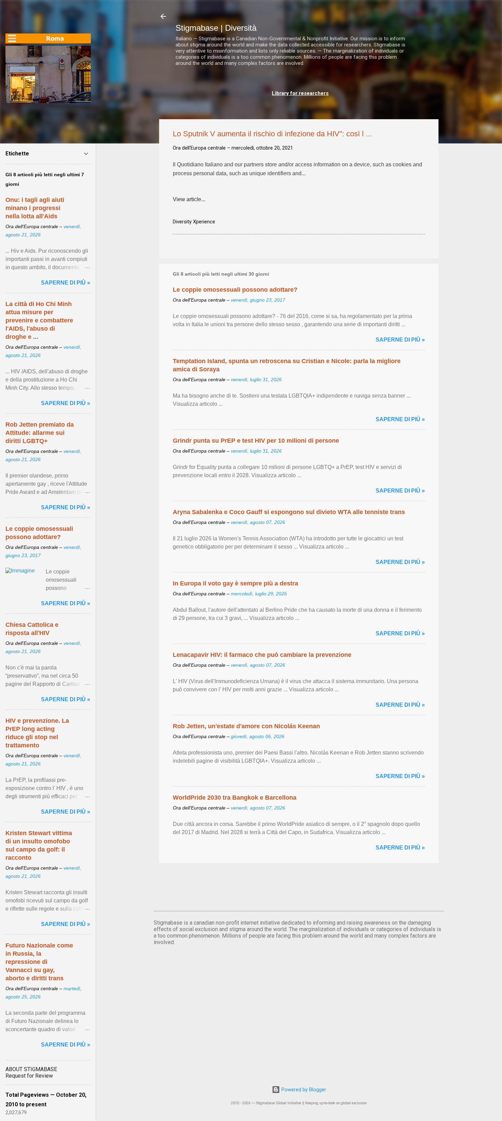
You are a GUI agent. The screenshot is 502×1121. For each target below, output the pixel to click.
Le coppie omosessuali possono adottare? (235, 289)
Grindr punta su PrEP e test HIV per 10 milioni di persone (256, 440)
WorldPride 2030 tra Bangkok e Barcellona (234, 797)
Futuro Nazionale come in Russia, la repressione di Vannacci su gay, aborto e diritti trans (39, 962)
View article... (189, 199)
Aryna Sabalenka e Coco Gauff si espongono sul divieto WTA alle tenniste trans (289, 512)
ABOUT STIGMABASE (31, 1069)
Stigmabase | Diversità (216, 27)
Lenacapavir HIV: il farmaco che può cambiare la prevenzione (262, 654)
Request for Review (29, 1075)
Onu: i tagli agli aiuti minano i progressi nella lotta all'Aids (34, 208)
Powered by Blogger (303, 1090)
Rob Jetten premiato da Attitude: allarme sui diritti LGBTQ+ (39, 432)
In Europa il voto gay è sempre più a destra (235, 583)
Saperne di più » (400, 340)
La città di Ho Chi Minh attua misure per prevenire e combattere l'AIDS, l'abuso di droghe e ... (39, 320)
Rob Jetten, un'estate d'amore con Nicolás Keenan (246, 726)
